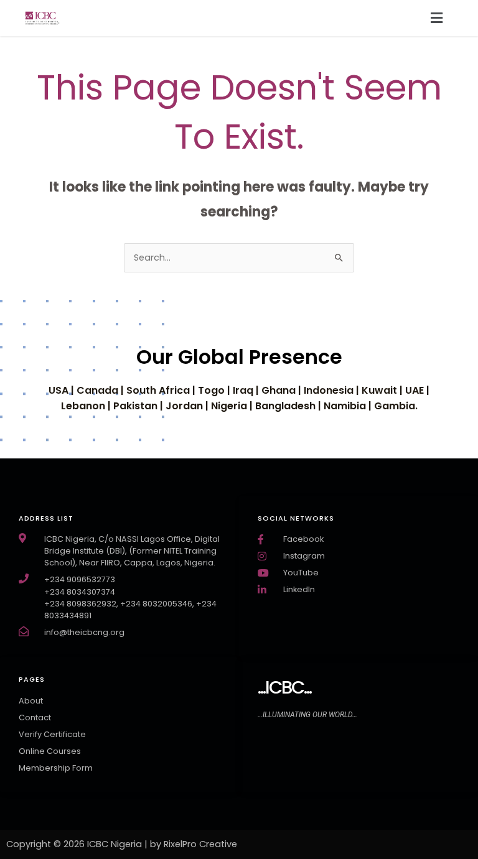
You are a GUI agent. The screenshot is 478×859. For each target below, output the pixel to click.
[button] (437, 18)
